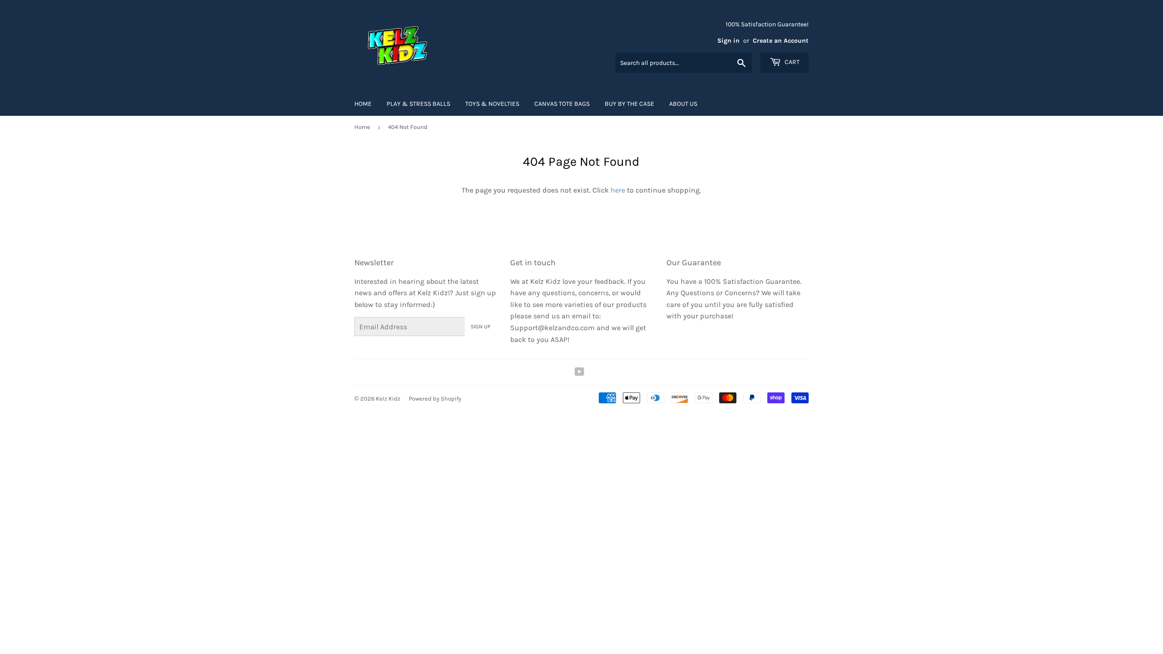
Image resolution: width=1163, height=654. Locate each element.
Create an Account (781, 40)
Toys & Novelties (492, 104)
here (618, 190)
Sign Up (481, 326)
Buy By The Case (629, 104)
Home (363, 104)
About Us (683, 104)
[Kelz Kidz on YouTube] (579, 372)
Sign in (728, 40)
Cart (791, 62)
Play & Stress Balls (418, 104)
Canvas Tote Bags (562, 104)
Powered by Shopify (435, 398)
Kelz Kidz (388, 398)
